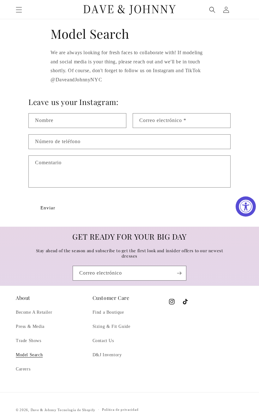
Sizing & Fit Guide (111, 326)
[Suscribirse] (179, 273)
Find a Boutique (108, 312)
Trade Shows (28, 340)
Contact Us (103, 340)
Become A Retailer (34, 312)
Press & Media (30, 326)
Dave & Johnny (44, 410)
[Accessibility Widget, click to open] (246, 206)
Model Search (29, 354)
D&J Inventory (107, 354)
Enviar (47, 207)
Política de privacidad (120, 409)
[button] (19, 10)
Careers (23, 369)
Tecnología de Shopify (76, 410)
